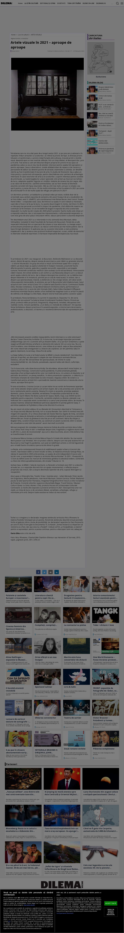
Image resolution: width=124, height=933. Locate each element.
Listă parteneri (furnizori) (65, 913)
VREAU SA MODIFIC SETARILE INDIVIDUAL (111, 912)
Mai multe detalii (29, 905)
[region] (62, 911)
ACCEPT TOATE (110, 903)
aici (9, 921)
